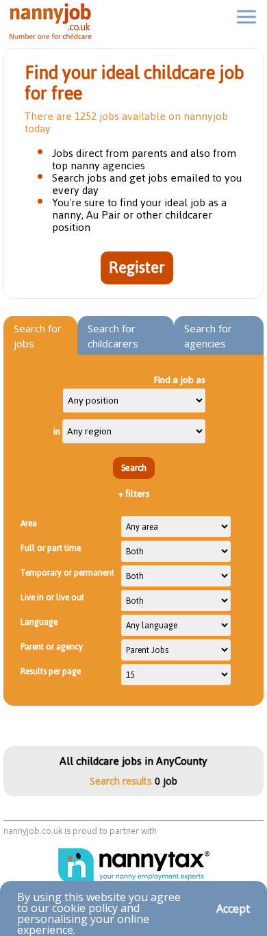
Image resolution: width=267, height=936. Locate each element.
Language (39, 622)
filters (134, 493)
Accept (233, 908)
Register (137, 267)
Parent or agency (52, 646)
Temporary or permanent (67, 572)
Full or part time (51, 548)
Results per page (51, 671)
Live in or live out (52, 597)
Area (29, 523)
